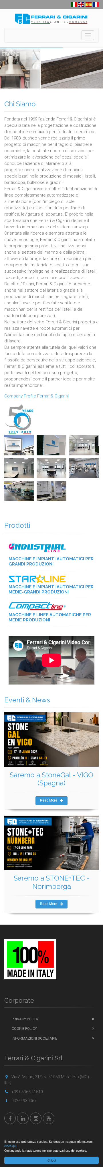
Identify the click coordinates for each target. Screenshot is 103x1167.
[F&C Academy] (84, 468)
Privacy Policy (25, 1019)
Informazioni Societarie (34, 1038)
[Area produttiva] (19, 491)
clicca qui (10, 1146)
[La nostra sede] (19, 445)
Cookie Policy (24, 1028)
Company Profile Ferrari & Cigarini (36, 396)
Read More (48, 800)
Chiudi (51, 1160)
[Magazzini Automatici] (51, 491)
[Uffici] (84, 445)
